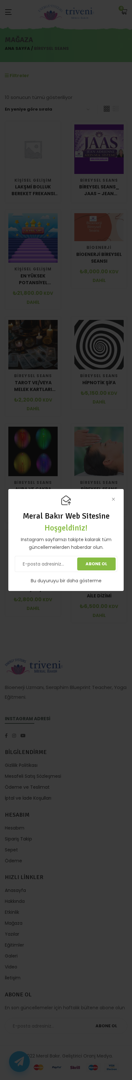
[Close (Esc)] (113, 499)
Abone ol (96, 564)
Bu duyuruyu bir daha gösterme (66, 580)
